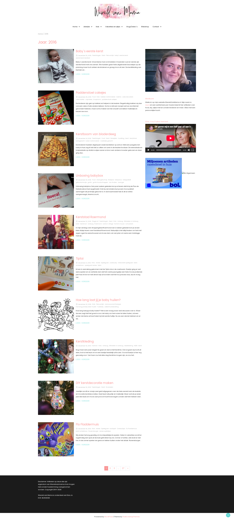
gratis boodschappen (100, 182)
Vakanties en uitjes (112, 26)
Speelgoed (105, 263)
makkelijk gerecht (106, 141)
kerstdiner (133, 138)
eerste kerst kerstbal (83, 58)
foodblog (121, 138)
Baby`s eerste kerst (89, 51)
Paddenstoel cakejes (91, 93)
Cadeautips (121, 429)
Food (94, 97)
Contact (156, 26)
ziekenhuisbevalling (111, 307)
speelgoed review (91, 265)
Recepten (114, 138)
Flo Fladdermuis (87, 424)
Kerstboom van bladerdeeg (96, 134)
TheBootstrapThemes (131, 517)
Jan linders (113, 182)
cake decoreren (127, 97)
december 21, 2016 (84, 263)
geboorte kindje (81, 182)
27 (123, 468)
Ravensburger (93, 431)
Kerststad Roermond (91, 217)
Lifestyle (87, 26)
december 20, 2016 (84, 304)
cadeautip (113, 263)
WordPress (108, 517)
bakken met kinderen (108, 97)
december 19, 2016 (84, 346)
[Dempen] (189, 150)
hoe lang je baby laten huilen (86, 307)
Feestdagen (96, 55)
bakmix (118, 97)
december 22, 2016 (84, 221)
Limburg (120, 221)
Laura (147, 105)
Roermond (98, 224)
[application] (170, 138)
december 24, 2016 (84, 138)
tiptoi (99, 265)
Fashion (95, 346)
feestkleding (128, 346)
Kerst (103, 55)
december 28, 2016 (84, 97)
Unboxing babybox (89, 176)
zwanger (121, 182)
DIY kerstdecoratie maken (94, 383)
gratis (90, 182)
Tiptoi (79, 258)
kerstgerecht (80, 141)
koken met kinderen (92, 141)
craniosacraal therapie (113, 304)
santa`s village (108, 224)
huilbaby (100, 307)
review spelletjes (105, 431)
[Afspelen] (148, 150)
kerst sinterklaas (82, 431)
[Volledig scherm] (193, 150)
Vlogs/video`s (131, 26)
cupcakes (88, 99)
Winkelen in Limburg (131, 221)
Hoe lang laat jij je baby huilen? (98, 300)
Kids (97, 26)
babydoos (118, 180)
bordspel (113, 429)
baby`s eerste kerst (121, 55)
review (98, 263)
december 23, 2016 (84, 180)
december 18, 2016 (84, 429)
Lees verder (83, 74)
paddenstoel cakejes (109, 99)
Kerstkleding (85, 341)
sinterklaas (80, 265)
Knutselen (109, 387)
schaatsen (129, 224)
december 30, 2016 (84, 55)
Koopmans (97, 99)
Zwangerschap (102, 180)
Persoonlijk (110, 55)
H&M (135, 346)
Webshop (145, 26)
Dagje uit (95, 221)
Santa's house (119, 224)
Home (75, 26)
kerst (127, 138)
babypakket (127, 180)
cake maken (80, 99)
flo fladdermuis (131, 429)
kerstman (83, 224)
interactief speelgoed (125, 263)
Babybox (111, 180)
